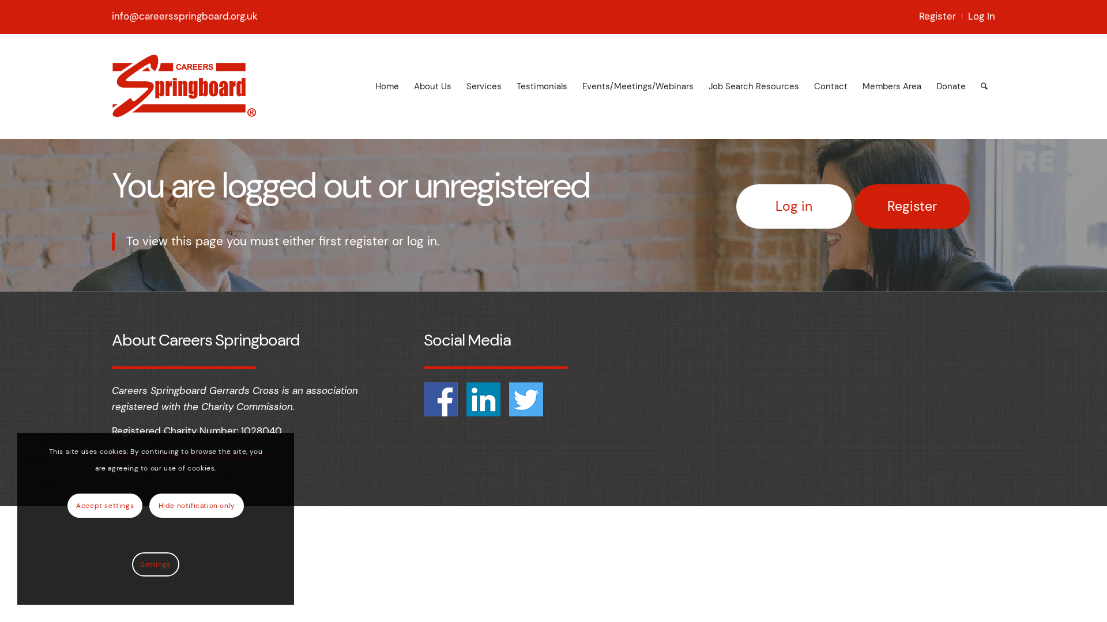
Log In (981, 16)
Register (937, 16)
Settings (156, 564)
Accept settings (105, 505)
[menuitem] (937, 16)
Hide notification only (197, 505)
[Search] (984, 86)
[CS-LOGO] (184, 86)
